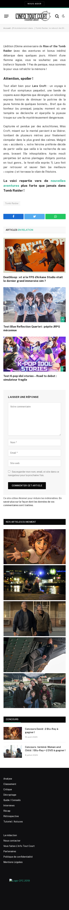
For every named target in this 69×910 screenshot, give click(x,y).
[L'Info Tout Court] (33, 16)
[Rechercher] (57, 16)
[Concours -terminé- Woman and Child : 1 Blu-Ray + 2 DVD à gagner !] (13, 751)
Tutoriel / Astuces (13, 821)
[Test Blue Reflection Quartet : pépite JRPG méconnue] (34, 304)
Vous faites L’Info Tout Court (19, 846)
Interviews (9, 805)
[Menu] (6, 16)
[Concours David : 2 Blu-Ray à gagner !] (13, 733)
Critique (7, 789)
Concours (12, 719)
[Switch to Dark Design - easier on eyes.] (63, 16)
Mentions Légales (13, 862)
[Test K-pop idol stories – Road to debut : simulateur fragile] (34, 354)
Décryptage (9, 794)
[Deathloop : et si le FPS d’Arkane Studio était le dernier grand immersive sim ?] (34, 255)
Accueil (7, 28)
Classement (9, 784)
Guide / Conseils (12, 800)
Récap (6, 811)
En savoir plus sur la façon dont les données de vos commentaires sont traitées (32, 502)
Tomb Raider (12, 203)
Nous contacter (11, 840)
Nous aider (34, 4)
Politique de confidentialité (18, 856)
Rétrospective (11, 816)
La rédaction (10, 835)
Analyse (7, 778)
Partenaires (9, 851)
